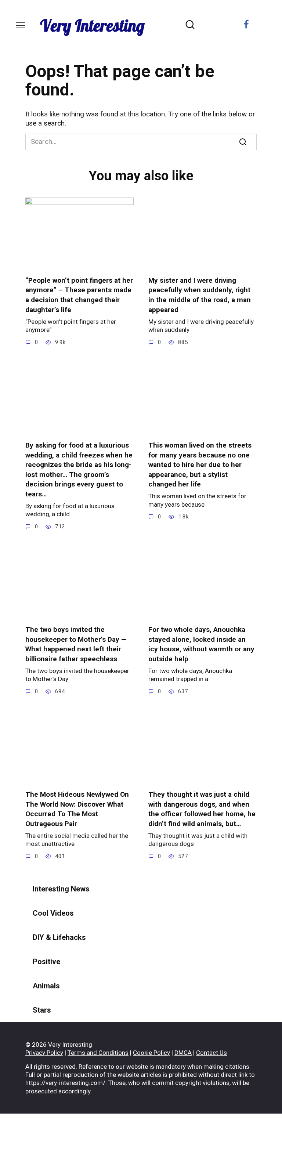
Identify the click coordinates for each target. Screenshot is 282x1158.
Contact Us (211, 1052)
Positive (46, 961)
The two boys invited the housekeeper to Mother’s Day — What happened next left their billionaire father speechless (76, 644)
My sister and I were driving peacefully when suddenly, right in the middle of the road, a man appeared (199, 295)
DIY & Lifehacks (59, 937)
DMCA (183, 1052)
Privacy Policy (44, 1052)
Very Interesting (92, 25)
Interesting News (61, 888)
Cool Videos (53, 913)
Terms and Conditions (98, 1052)
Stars (42, 1010)
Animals (46, 985)
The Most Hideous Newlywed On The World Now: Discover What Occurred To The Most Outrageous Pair (77, 809)
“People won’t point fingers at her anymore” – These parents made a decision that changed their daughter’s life (79, 295)
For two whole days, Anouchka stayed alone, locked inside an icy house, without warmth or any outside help (201, 644)
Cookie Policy (151, 1052)
